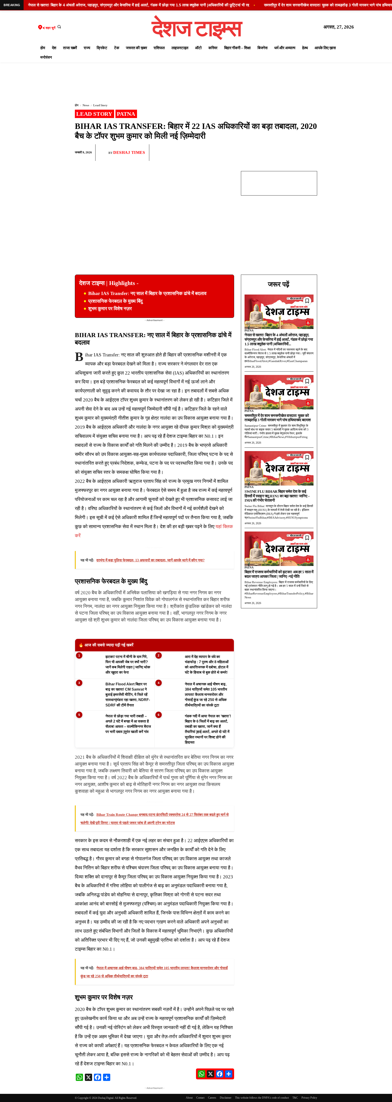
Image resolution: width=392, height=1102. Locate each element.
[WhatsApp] (291, 152)
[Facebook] (280, 152)
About (189, 1097)
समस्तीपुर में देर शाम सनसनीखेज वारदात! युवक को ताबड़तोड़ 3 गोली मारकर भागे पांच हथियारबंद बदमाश (278, 417)
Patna (126, 114)
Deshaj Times (129, 152)
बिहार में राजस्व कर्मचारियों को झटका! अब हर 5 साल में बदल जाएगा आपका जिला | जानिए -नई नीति (279, 574)
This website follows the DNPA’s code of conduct (262, 1097)
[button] (59, 26)
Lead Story (100, 105)
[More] (312, 152)
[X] (301, 152)
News (86, 105)
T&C (295, 1097)
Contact (200, 1097)
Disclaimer (225, 1097)
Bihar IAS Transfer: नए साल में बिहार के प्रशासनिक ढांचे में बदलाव (147, 293)
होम (76, 105)
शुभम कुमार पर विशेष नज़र (110, 308)
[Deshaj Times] (103, 152)
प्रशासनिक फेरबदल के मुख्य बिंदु (115, 301)
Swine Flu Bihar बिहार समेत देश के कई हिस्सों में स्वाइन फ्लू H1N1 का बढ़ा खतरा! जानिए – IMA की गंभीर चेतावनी (277, 496)
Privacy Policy (309, 1097)
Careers (212, 1097)
